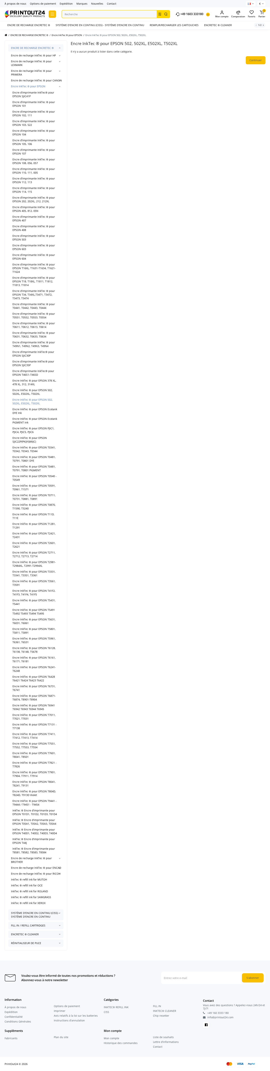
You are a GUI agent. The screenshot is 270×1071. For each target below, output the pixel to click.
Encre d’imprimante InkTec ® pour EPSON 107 (33, 151)
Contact (111, 3)
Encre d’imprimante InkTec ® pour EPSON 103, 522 (33, 123)
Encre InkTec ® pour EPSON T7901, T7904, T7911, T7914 (34, 774)
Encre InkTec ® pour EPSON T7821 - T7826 (34, 764)
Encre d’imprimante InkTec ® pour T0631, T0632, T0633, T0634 (33, 334)
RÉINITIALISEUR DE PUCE (26, 943)
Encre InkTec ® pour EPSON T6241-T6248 (34, 669)
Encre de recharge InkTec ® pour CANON (36, 80)
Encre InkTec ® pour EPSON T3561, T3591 (34, 583)
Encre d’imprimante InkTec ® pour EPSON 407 (33, 218)
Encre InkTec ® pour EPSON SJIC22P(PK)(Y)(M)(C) (29, 439)
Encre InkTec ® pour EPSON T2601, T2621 (34, 544)
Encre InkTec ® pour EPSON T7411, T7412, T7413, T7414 (34, 735)
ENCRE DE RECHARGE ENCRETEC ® (32, 48)
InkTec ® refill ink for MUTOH (29, 879)
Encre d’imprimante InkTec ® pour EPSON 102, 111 (33, 113)
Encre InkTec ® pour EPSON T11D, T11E (33, 516)
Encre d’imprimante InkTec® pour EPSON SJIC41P (33, 94)
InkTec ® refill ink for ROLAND (29, 891)
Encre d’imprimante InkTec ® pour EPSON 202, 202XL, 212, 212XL (33, 199)
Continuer (255, 60)
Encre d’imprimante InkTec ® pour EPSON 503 (33, 237)
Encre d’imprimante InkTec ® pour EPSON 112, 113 (33, 180)
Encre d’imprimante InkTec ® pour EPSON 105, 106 (33, 142)
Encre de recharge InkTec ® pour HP (33, 55)
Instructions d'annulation (69, 1020)
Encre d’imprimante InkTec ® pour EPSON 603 (33, 247)
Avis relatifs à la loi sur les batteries (76, 1015)
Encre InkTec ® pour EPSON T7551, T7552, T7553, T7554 (34, 745)
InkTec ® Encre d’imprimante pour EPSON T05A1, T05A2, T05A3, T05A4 (34, 821)
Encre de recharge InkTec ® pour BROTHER (31, 860)
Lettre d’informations (166, 1042)
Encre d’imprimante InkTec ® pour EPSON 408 (33, 228)
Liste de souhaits (163, 1037)
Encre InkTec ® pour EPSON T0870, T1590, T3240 (34, 506)
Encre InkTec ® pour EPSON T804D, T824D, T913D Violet (34, 793)
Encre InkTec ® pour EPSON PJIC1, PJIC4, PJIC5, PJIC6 (33, 430)
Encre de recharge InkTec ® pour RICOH (35, 873)
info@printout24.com (220, 1017)
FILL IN (157, 1006)
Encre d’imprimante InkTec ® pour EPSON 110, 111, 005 (33, 170)
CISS (106, 1012)
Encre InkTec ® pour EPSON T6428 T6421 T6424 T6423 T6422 (33, 678)
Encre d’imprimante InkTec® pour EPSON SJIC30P (33, 353)
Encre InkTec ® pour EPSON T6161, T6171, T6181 (34, 659)
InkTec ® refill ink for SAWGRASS (31, 897)
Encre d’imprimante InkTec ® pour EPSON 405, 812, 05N (33, 209)
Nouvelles (97, 3)
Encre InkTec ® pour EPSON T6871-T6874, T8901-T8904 (34, 697)
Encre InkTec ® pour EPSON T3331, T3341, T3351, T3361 (34, 573)
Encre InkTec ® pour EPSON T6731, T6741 (34, 688)
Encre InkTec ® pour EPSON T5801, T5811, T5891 (34, 630)
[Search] (166, 14)
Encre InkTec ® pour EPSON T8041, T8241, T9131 (34, 783)
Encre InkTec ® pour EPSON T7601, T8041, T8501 (34, 755)
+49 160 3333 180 (218, 1013)
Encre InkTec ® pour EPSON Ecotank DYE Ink (34, 411)
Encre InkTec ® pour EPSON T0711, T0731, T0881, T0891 (34, 497)
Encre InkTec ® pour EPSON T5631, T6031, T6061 (34, 621)
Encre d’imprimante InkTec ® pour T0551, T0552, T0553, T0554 (33, 315)
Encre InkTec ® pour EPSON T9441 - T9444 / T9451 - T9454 (34, 802)
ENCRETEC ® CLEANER (25, 934)
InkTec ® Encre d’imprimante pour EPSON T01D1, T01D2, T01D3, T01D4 (34, 812)
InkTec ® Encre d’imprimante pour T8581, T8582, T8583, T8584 (33, 850)
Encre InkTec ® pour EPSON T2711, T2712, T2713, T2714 (34, 554)
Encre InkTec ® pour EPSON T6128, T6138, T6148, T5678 (34, 649)
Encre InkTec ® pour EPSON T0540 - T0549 (34, 477)
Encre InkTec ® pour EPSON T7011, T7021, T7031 (34, 716)
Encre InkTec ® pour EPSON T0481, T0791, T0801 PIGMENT (34, 468)
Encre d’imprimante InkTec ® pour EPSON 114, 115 (33, 189)
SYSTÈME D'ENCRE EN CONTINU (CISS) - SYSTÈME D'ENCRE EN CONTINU (35, 914)
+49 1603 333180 (191, 14)
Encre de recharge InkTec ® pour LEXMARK (31, 63)
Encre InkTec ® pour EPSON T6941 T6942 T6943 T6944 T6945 (33, 707)
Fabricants (11, 1038)
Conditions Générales (18, 1021)
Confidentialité (14, 1016)
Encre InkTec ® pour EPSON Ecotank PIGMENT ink (34, 420)
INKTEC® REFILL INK (116, 1007)
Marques (81, 3)
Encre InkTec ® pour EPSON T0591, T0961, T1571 (34, 487)
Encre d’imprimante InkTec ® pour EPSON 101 (33, 103)
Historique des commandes (121, 1043)
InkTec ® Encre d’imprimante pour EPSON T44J (33, 840)
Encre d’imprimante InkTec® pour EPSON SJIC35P (33, 363)
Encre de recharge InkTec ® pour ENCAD (36, 867)
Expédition (66, 3)
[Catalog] (52, 14)
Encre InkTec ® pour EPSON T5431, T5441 (34, 602)
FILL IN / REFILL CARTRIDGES (28, 925)
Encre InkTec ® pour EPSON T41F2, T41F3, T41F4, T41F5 (33, 592)
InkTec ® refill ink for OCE (27, 885)
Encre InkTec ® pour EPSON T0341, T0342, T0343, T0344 (34, 449)
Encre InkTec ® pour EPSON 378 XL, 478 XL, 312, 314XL (34, 382)
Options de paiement (43, 3)
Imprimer (59, 1011)
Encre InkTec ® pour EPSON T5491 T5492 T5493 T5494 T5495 (33, 611)
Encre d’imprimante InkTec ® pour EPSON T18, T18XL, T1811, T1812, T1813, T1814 (33, 281)
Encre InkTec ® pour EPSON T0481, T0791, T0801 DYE (34, 458)
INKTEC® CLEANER (164, 1011)
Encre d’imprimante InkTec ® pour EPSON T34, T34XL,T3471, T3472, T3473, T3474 (33, 294)
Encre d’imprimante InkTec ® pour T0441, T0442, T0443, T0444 (33, 306)
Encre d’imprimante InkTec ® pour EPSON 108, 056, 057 (33, 161)
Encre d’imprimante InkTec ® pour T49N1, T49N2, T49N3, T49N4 (33, 344)
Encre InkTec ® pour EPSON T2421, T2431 (34, 535)
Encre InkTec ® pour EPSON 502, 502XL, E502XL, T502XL (32, 392)
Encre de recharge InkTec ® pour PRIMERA (31, 72)
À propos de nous (15, 3)
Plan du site (61, 1037)
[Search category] (160, 14)
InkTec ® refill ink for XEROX (28, 903)
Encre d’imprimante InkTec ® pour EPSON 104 (33, 132)
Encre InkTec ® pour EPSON (28, 86)
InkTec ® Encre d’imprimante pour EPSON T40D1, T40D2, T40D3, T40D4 (34, 831)
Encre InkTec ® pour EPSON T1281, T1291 (34, 525)
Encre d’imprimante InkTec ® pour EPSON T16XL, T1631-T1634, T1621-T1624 (34, 268)
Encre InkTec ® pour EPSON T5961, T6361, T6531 (34, 640)
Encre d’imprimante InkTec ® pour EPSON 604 (33, 256)
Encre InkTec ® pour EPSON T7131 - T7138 (34, 726)
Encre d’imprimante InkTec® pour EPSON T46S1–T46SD (33, 372)
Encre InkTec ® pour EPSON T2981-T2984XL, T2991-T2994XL (34, 563)
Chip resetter (161, 1015)
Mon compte (111, 1038)
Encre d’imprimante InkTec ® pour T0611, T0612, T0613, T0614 (33, 325)
